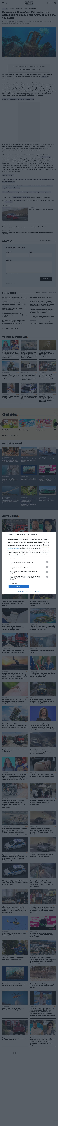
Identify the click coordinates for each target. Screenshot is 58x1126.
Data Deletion (21, 591)
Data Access (29, 591)
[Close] (53, 534)
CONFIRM (18, 586)
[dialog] (29, 563)
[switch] (46, 562)
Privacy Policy (37, 591)
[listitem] (29, 559)
